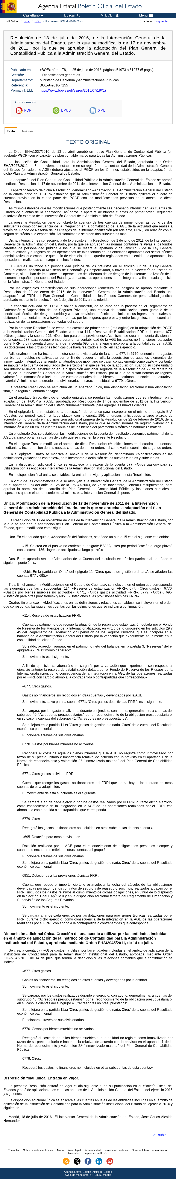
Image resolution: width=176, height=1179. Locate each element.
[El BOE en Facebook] (88, 1163)
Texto (11, 131)
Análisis (27, 131)
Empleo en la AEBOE (95, 1153)
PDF (27, 110)
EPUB (66, 110)
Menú (143, 15)
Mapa (60, 1150)
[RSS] (66, 1163)
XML (101, 110)
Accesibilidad (93, 1150)
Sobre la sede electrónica (38, 1150)
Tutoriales (73, 1153)
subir (162, 1135)
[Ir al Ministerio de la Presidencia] (8, 6)
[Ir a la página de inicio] (89, 6)
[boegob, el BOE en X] (77, 1163)
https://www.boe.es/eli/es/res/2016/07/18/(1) (73, 90)
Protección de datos (116, 1150)
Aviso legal (74, 1150)
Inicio (27, 21)
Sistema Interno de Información (150, 1150)
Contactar (13, 1150)
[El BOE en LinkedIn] (99, 1163)
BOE (38, 21)
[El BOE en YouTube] (109, 1163)
